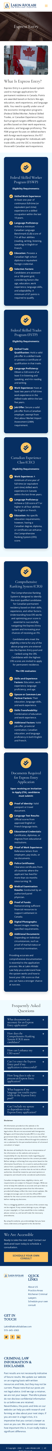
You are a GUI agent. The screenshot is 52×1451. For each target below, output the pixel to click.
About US (33, 1286)
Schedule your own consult (38, 1303)
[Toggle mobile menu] (46, 5)
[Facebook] (12, 1337)
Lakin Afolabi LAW (33, 1448)
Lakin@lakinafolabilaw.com (14, 1326)
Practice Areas (35, 1290)
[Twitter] (6, 1337)
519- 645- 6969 (11, 1330)
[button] (26, 1022)
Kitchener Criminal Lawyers (37, 1296)
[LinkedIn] (18, 1337)
